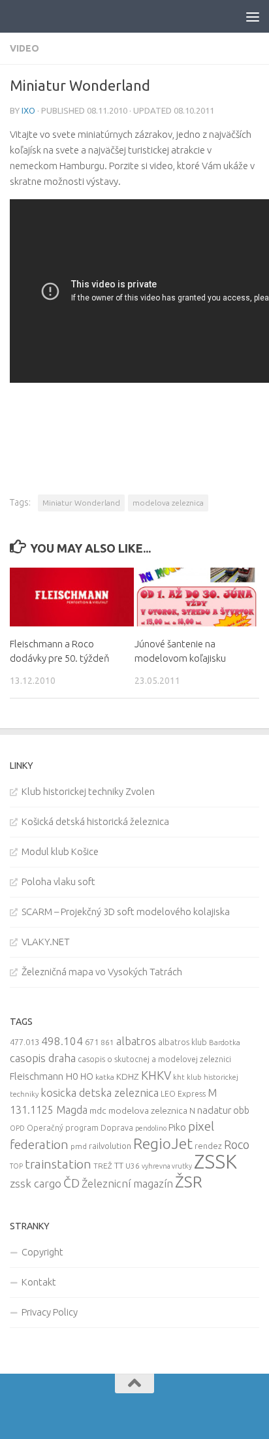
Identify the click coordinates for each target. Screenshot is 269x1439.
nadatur (214, 1110)
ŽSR (188, 1181)
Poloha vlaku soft (58, 881)
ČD (71, 1183)
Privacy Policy (50, 1312)
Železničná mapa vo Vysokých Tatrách (102, 971)
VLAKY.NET (46, 941)
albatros (136, 1041)
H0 (71, 1076)
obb (241, 1110)
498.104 (62, 1041)
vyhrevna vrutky (167, 1166)
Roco (236, 1145)
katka (104, 1077)
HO (86, 1076)
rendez (208, 1145)
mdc (97, 1110)
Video (24, 48)
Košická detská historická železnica (95, 821)
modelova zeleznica (168, 502)
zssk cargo (35, 1183)
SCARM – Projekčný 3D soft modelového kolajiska (126, 911)
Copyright (42, 1251)
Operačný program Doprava (80, 1128)
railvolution (110, 1145)
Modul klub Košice (60, 851)
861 (107, 1042)
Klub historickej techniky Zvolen (88, 791)
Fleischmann (36, 1076)
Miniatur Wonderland (81, 502)
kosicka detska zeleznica (99, 1092)
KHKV (156, 1075)
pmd (79, 1146)
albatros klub (182, 1042)
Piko (177, 1127)
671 (92, 1041)
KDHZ (127, 1076)
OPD (17, 1128)
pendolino (150, 1128)
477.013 (24, 1041)
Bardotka (224, 1042)
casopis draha (43, 1058)
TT (118, 1165)
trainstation (58, 1164)
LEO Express (183, 1094)
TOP (16, 1166)
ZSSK (215, 1161)
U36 (132, 1165)
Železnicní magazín (127, 1183)
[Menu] (252, 16)
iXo (28, 110)
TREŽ (102, 1165)
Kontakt (39, 1281)
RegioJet (163, 1143)
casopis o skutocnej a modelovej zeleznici (154, 1059)
